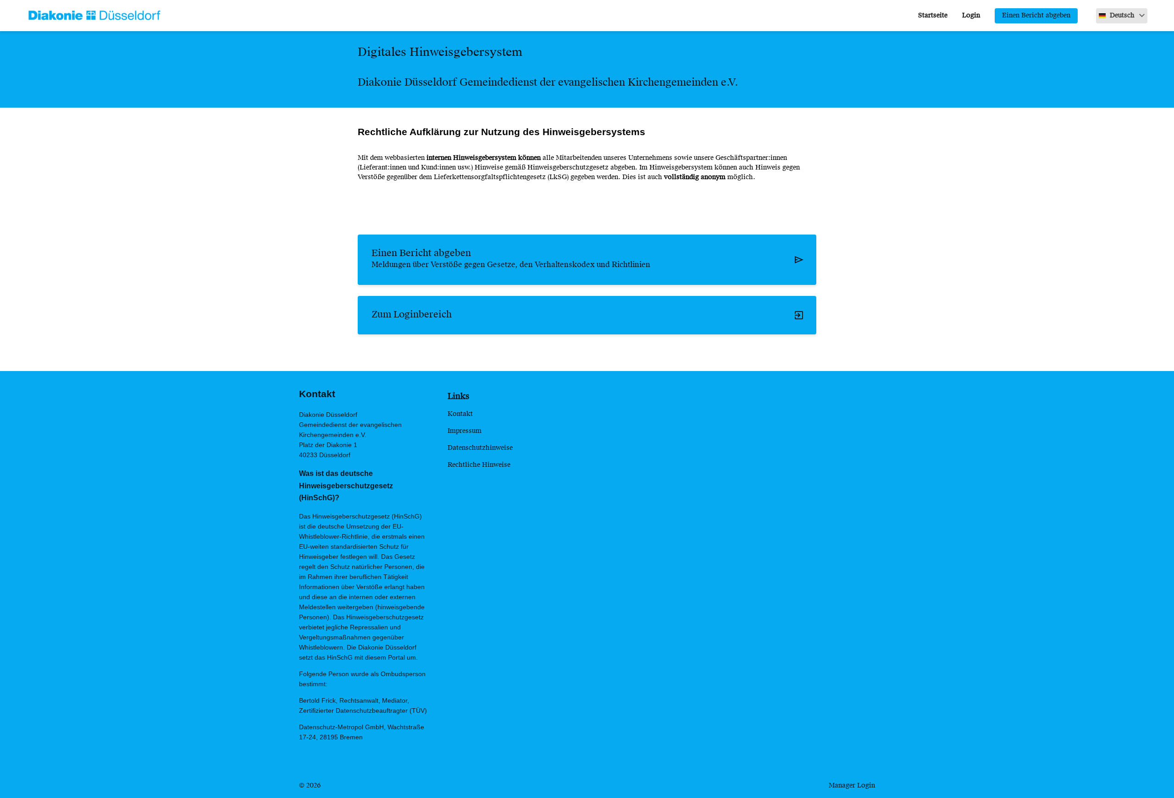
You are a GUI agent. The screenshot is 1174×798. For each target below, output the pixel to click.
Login (971, 15)
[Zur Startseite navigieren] (90, 15)
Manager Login (852, 785)
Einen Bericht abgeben (1036, 15)
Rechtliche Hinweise (479, 465)
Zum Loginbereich (411, 315)
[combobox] (1121, 15)
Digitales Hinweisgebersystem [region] (440, 53)
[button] (1121, 15)
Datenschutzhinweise (480, 448)
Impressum (465, 431)
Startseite (932, 15)
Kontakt (460, 414)
